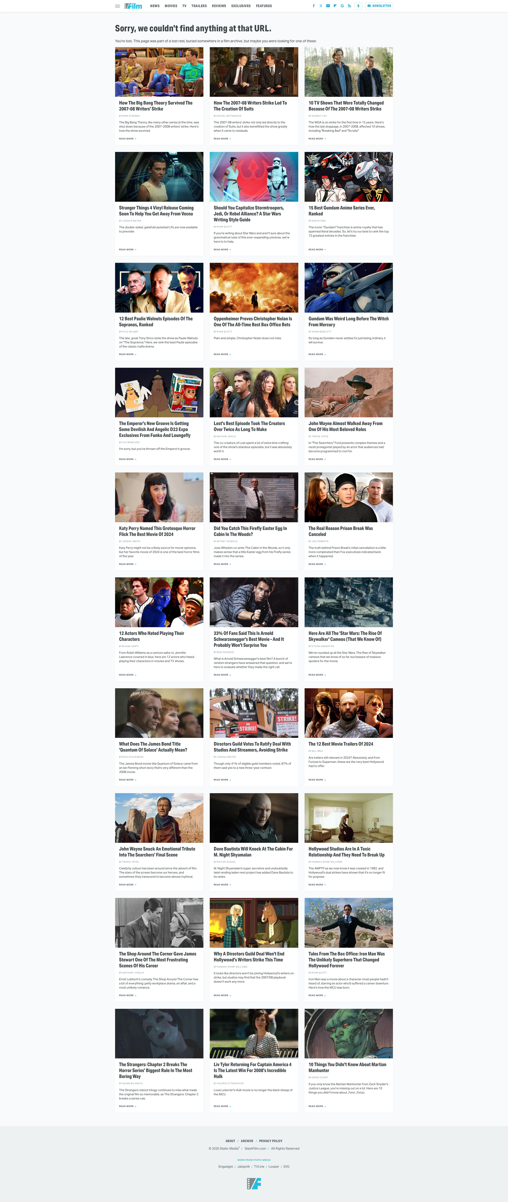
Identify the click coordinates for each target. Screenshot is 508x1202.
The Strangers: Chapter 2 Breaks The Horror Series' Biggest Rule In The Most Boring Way (155, 1070)
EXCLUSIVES (241, 6)
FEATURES (264, 6)
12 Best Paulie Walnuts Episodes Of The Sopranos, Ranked (156, 322)
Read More (126, 138)
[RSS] (349, 6)
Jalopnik (243, 1167)
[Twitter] (321, 6)
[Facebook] (314, 6)
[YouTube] (328, 6)
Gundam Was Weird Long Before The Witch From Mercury (349, 322)
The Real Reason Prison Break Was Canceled (341, 531)
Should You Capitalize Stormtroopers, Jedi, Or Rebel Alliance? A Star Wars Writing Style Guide (249, 214)
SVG (286, 1167)
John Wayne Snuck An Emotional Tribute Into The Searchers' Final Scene (157, 852)
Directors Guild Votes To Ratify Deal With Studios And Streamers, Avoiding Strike (252, 747)
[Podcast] (358, 6)
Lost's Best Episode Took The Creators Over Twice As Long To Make (249, 426)
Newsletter (381, 6)
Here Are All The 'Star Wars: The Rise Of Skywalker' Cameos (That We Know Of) (345, 636)
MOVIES (171, 6)
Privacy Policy (271, 1141)
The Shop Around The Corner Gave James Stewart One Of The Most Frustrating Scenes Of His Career (157, 960)
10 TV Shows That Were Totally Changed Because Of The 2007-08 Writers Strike (346, 106)
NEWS (155, 6)
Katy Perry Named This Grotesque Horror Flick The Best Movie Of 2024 (157, 531)
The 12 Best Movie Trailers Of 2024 (341, 744)
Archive (247, 1141)
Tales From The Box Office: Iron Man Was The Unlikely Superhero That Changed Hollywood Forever (347, 960)
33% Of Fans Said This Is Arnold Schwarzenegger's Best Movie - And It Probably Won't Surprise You (249, 639)
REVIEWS (219, 6)
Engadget (225, 1167)
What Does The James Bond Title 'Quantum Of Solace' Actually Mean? (153, 747)
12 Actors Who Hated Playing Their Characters (151, 636)
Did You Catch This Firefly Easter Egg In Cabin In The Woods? (250, 531)
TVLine (259, 1167)
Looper (273, 1167)
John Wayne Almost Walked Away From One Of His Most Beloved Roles (346, 426)
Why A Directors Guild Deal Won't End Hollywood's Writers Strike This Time (249, 957)
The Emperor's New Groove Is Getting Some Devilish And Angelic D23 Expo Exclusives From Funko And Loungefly (154, 429)
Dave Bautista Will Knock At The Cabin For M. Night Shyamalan (253, 852)
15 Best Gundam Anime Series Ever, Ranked (342, 211)
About (230, 1141)
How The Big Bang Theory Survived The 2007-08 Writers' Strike (155, 106)
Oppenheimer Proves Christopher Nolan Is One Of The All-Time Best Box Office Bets (253, 322)
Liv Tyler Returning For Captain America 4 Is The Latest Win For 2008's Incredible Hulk (253, 1070)
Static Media (229, 1148)
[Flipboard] (335, 6)
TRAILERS (199, 6)
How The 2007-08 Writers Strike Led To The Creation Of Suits (250, 106)
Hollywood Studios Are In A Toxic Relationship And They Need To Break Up (347, 852)
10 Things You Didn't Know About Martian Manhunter (347, 1067)
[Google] (342, 6)
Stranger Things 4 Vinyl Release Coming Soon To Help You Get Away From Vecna (156, 211)
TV (184, 6)
